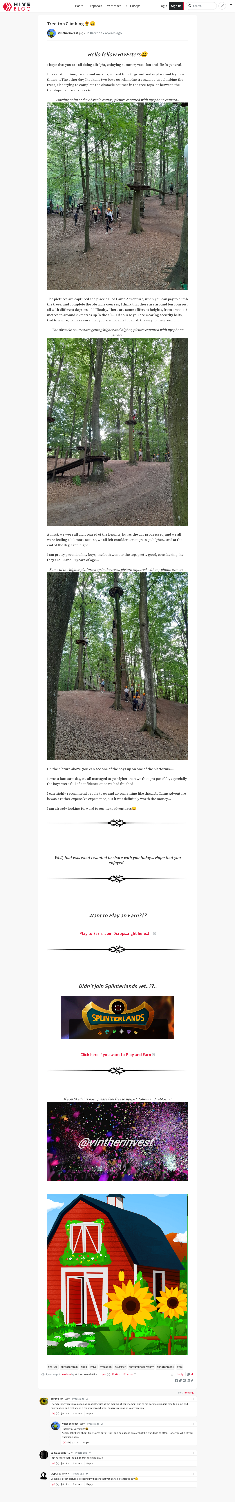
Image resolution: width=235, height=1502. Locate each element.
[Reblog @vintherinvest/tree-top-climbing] (172, 1374)
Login (163, 6)
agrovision (59, 1398)
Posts (79, 6)
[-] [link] (192, 1398)
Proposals (95, 6)
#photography (165, 1367)
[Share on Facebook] (176, 1380)
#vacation (106, 1367)
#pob (84, 1367)
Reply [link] (180, 1374)
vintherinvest (70, 33)
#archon (96, 33)
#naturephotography (141, 1367)
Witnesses (114, 6)
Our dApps (133, 6)
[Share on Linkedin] (188, 1380)
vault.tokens (60, 1452)
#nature (52, 1367)
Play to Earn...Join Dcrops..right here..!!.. (115, 933)
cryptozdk (59, 1473)
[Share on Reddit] (184, 1380)
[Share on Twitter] (180, 1380)
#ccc (179, 1367)
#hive (93, 1367)
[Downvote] (108, 1374)
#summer (120, 1367)
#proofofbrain (69, 1367)
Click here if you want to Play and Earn (115, 1054)
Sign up (176, 6)
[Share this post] (192, 1380)
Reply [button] (89, 1413)
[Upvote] (104, 1374)
